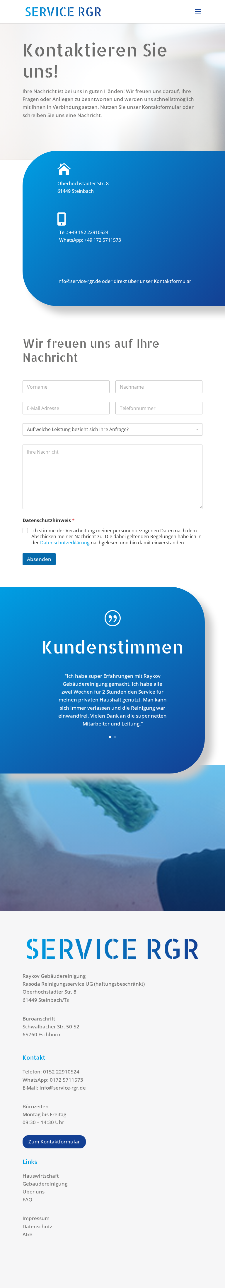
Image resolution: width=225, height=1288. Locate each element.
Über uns (34, 1191)
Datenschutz (37, 1226)
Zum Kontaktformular (54, 1141)
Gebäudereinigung (45, 1183)
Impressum (36, 1218)
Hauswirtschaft (41, 1175)
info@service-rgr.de (79, 281)
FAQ (27, 1199)
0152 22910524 (61, 1071)
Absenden (39, 559)
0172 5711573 (66, 1079)
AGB (28, 1234)
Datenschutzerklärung (65, 542)
